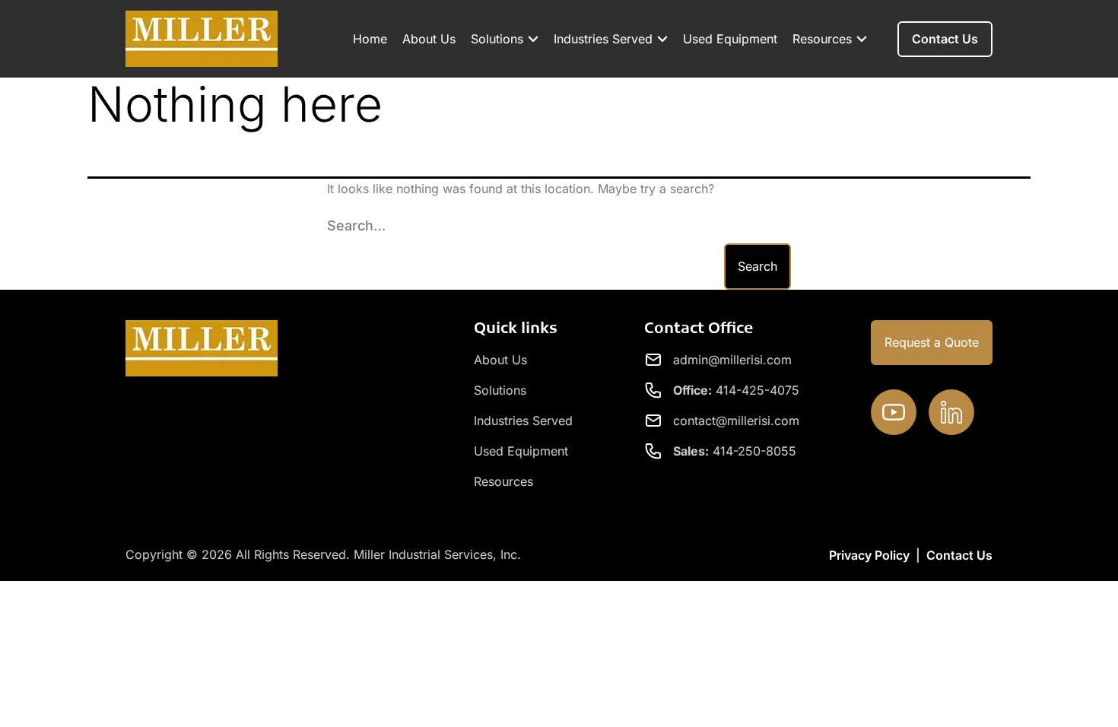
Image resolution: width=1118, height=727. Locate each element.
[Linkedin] (951, 412)
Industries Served (603, 38)
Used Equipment (730, 38)
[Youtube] (893, 412)
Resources (822, 38)
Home (370, 38)
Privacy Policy (869, 555)
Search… (356, 225)
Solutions (497, 38)
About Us (429, 38)
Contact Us (959, 555)
